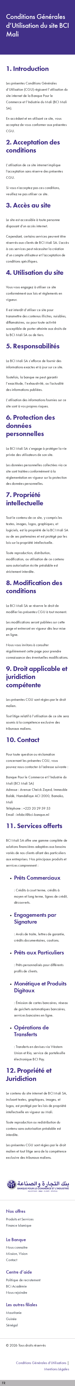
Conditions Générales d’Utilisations (41, 1362)
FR (4, 1383)
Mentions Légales (56, 1369)
